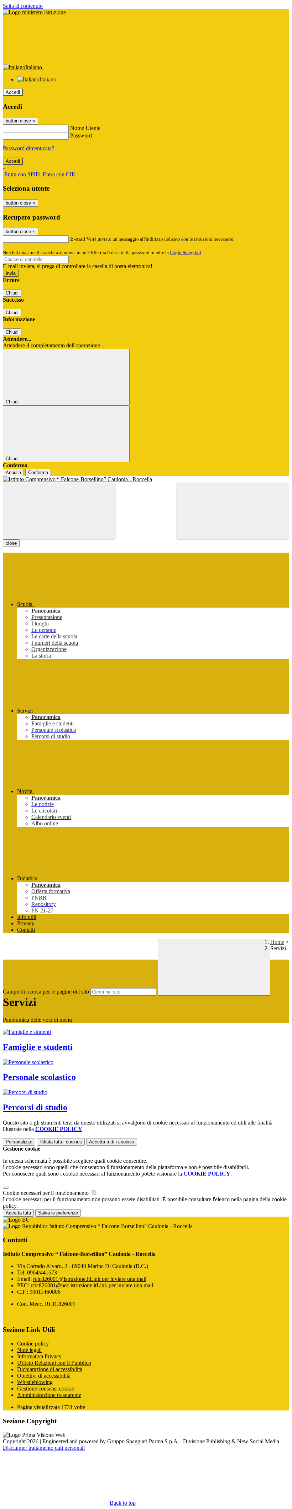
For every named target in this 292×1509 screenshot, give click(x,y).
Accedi (13, 92)
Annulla (13, 472)
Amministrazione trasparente (49, 1395)
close (11, 543)
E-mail (77, 239)
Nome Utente (85, 128)
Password (81, 135)
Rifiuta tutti (61, 1142)
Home (277, 942)
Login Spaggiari (185, 252)
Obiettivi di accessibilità (44, 1376)
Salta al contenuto (23, 6)
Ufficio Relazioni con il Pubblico (54, 1363)
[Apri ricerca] (233, 511)
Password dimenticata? (28, 148)
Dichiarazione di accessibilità (49, 1369)
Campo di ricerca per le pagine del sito (46, 992)
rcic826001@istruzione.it (89, 1279)
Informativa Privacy (39, 1356)
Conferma (38, 472)
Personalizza (19, 1142)
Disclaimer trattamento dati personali (44, 1448)
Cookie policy (33, 1344)
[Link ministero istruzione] (34, 12)
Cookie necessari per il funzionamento (46, 1193)
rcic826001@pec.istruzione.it (92, 1285)
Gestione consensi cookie (45, 1388)
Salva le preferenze (58, 1213)
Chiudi (12, 293)
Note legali (29, 1350)
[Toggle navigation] (59, 511)
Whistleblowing (35, 1382)
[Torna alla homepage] (146, 479)
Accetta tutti (111, 1142)
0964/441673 (42, 1272)
